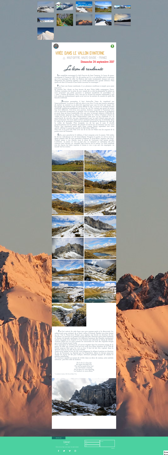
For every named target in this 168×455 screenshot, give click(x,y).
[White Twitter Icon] (64, 451)
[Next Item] (114, 397)
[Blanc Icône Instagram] (75, 451)
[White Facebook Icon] (58, 451)
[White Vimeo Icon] (70, 451)
